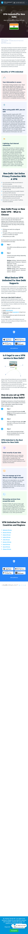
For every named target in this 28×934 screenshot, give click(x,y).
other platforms (14, 348)
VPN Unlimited (9, 310)
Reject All (7, 927)
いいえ (24, 585)
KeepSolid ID (16, 312)
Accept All (14, 930)
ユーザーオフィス (20, 2)
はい (20, 585)
